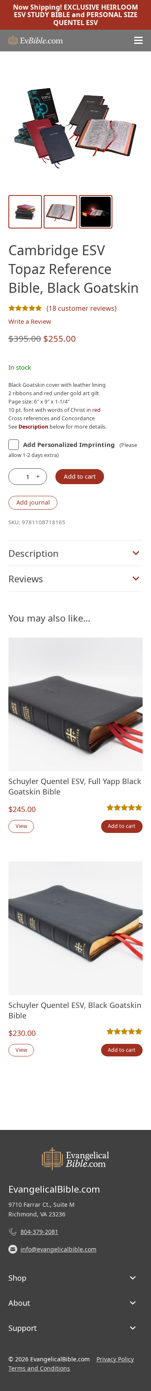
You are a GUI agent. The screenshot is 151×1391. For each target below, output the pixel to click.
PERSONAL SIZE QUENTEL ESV (95, 18)
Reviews (25, 578)
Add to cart (80, 476)
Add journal (33, 502)
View (21, 826)
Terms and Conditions (39, 1368)
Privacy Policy (115, 1359)
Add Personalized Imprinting (69, 444)
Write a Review (29, 321)
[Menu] (138, 40)
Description (33, 553)
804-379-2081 (39, 1232)
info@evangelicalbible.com (58, 1249)
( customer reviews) (82, 308)
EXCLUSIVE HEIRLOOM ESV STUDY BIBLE (76, 11)
